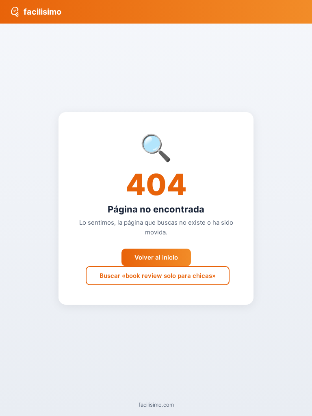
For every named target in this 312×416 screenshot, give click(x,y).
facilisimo (42, 12)
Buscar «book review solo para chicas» (158, 276)
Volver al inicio (156, 257)
